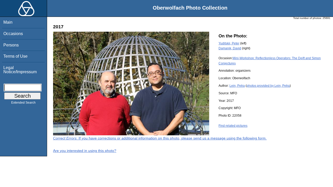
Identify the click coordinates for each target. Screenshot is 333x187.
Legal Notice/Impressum (20, 69)
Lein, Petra (237, 86)
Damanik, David (230, 48)
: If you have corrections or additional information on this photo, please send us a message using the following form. (160, 138)
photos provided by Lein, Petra (268, 86)
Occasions (13, 33)
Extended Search (23, 102)
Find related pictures (233, 126)
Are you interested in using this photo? (84, 151)
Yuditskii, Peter (229, 43)
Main (7, 22)
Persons (11, 45)
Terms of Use (15, 56)
